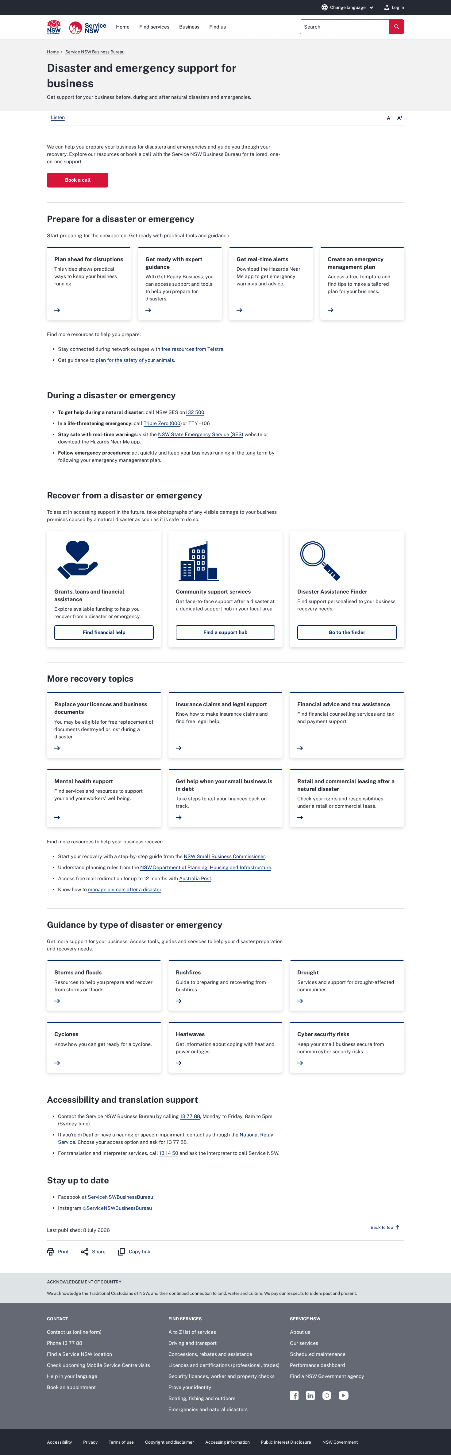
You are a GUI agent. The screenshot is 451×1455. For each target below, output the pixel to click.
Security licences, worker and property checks (221, 1376)
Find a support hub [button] (225, 632)
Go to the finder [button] (347, 632)
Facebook (294, 1395)
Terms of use (121, 1442)
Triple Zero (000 (162, 423)
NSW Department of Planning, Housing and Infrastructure (205, 867)
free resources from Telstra (192, 349)
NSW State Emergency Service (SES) (200, 434)
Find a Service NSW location (79, 1354)
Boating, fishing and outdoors (201, 1398)
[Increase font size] (399, 118)
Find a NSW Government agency (327, 1376)
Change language (348, 7)
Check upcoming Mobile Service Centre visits (98, 1365)
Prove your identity (189, 1387)
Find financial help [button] (104, 632)
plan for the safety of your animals (135, 360)
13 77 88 (190, 1116)
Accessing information (227, 1442)
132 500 (195, 412)
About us (300, 1332)
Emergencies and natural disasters (208, 1409)
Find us (217, 27)
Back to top (382, 1227)
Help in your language (72, 1376)
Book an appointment (71, 1387)
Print (63, 1252)
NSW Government (340, 1442)
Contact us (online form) (74, 1332)
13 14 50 (168, 1153)
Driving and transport (192, 1343)
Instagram (326, 1395)
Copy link (139, 1252)
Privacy (90, 1442)
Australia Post (195, 878)
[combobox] (344, 26)
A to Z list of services (192, 1332)
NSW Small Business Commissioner (224, 856)
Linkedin (310, 1395)
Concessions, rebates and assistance (210, 1354)
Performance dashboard (317, 1365)
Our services (304, 1343)
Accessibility (59, 1442)
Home (122, 27)
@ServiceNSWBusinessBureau (117, 1208)
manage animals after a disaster (124, 889)
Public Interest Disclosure (286, 1442)
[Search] (396, 26)
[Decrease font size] (389, 118)
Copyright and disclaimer (169, 1442)
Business (189, 27)
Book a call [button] (78, 180)
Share (99, 1252)
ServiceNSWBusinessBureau (120, 1197)
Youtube (344, 1395)
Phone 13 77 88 (64, 1343)
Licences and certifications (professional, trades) (223, 1365)
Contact (57, 1318)
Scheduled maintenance (317, 1354)
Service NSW (305, 1318)
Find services (154, 27)
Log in (398, 7)
